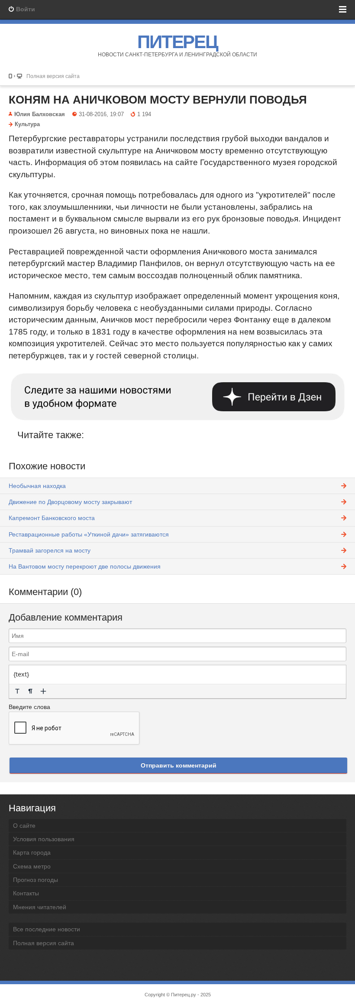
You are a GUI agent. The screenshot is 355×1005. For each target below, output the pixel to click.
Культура (27, 124)
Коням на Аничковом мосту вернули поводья (158, 99)
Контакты (26, 893)
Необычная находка (37, 485)
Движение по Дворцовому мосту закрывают (70, 501)
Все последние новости (46, 929)
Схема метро (32, 866)
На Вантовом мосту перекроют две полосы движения (85, 566)
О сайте (24, 825)
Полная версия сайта (53, 76)
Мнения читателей (39, 907)
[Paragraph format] (30, 691)
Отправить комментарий (178, 765)
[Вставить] (43, 691)
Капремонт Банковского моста (52, 517)
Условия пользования (43, 839)
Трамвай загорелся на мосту (49, 550)
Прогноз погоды (35, 879)
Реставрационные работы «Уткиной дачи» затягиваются (89, 534)
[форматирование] (17, 691)
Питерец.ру (183, 994)
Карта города (32, 852)
